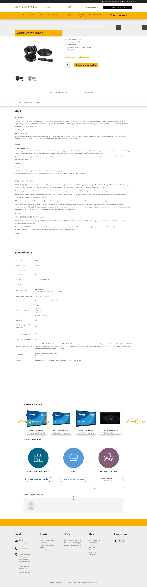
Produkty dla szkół (38, 479)
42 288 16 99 (128, 1)
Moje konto (92, 7)
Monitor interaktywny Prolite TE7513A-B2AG (62, 430)
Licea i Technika (71, 15)
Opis (19, 102)
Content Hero (92, 582)
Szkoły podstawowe (58, 15)
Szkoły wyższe (81, 15)
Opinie (37, 102)
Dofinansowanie (94, 14)
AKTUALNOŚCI (120, 15)
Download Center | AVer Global (77, 207)
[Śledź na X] (119, 541)
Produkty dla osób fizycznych (108, 480)
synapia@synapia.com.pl (111, 1)
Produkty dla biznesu (73, 479)
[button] (58, 40)
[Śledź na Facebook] (115, 541)
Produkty (31, 14)
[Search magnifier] (69, 7)
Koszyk (113, 7)
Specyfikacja (28, 102)
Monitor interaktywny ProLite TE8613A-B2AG (37, 430)
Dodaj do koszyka (86, 65)
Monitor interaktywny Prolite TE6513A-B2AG (86, 430)
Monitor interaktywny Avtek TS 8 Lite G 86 (111, 430)
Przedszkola (44, 14)
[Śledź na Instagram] (123, 541)
